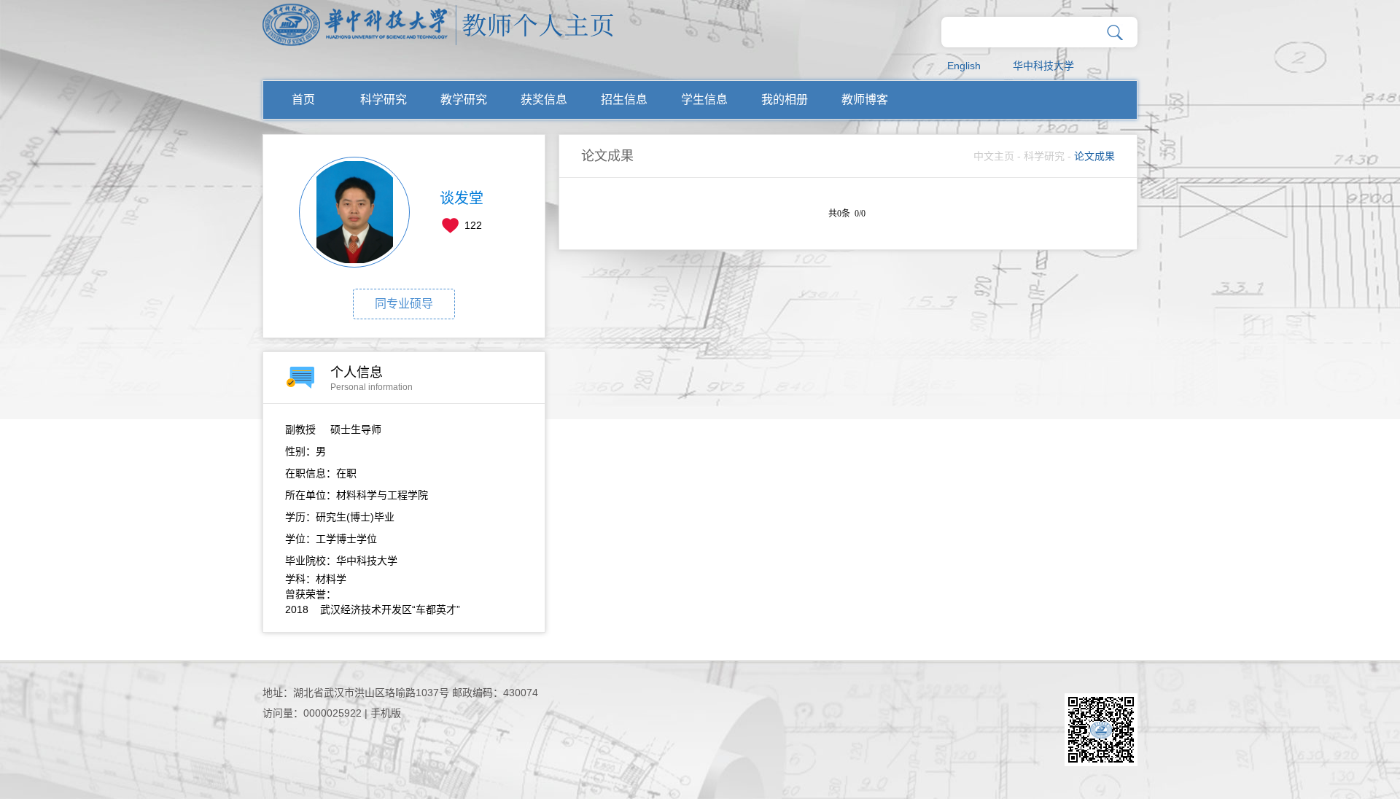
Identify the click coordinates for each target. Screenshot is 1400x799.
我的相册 (784, 99)
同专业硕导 (404, 303)
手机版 (385, 713)
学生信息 (704, 99)
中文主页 (993, 156)
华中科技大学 (1043, 65)
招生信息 (624, 99)
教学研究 (463, 99)
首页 (303, 99)
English (964, 65)
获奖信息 (544, 99)
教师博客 (864, 99)
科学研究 (383, 99)
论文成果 (1094, 156)
